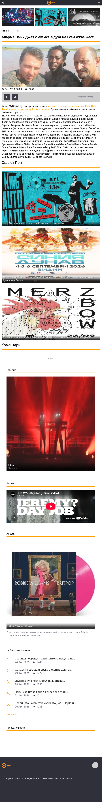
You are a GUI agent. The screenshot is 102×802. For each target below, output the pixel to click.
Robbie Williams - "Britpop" (20, 626)
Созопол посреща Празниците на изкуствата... (45, 658)
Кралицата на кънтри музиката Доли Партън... (45, 703)
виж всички (12, 714)
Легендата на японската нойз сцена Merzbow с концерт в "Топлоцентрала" (47, 337)
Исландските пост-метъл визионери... (40, 680)
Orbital (11, 465)
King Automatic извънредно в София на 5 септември (33, 223)
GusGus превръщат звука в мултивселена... (43, 669)
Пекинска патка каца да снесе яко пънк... (41, 692)
